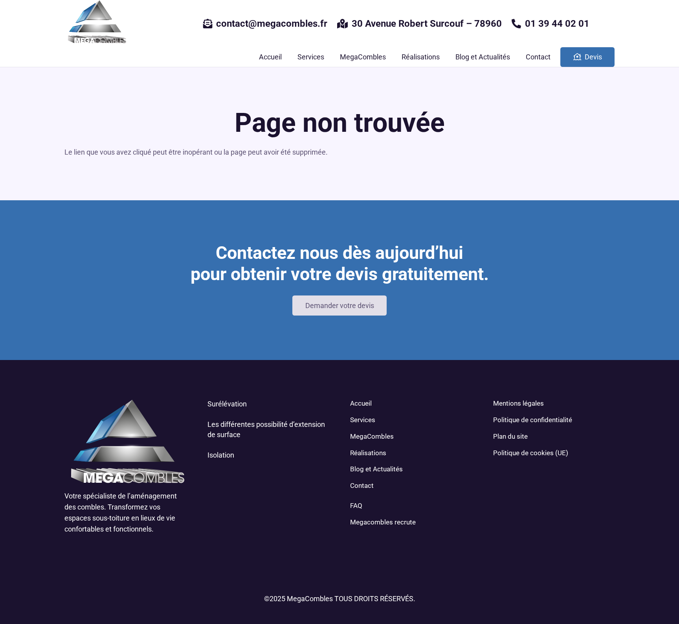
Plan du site (510, 436)
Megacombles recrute (383, 522)
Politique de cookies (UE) (530, 453)
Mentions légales (518, 403)
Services (362, 420)
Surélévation (227, 404)
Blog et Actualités (376, 469)
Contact (362, 485)
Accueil (361, 403)
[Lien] (95, 23)
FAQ (356, 506)
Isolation (220, 455)
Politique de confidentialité (532, 420)
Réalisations (368, 453)
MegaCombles (372, 436)
